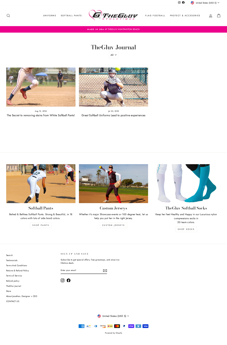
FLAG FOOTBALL (155, 15)
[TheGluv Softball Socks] (186, 183)
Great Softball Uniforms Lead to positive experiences (113, 115)
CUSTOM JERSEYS (113, 225)
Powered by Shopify (113, 333)
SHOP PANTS (40, 225)
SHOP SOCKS (186, 229)
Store (8, 291)
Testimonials (11, 260)
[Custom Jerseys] (113, 183)
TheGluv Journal (13, 286)
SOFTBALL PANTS (71, 15)
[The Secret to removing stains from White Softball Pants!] (41, 87)
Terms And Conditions (16, 265)
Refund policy (12, 280)
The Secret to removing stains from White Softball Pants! (41, 115)
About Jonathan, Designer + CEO (21, 296)
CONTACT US (12, 301)
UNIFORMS (49, 15)
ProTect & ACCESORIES (185, 15)
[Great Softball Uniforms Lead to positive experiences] (113, 87)
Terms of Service (14, 275)
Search (9, 255)
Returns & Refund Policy (17, 270)
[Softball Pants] (41, 183)
